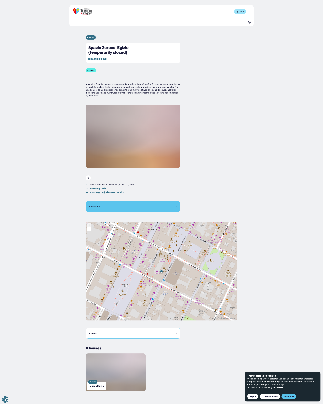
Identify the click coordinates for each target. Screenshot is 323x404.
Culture (90, 37)
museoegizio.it (98, 188)
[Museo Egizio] (116, 372)
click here (278, 387)
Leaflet (214, 318)
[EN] (249, 22)
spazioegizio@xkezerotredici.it (107, 192)
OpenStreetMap (223, 318)
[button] (161, 271)
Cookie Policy (272, 381)
